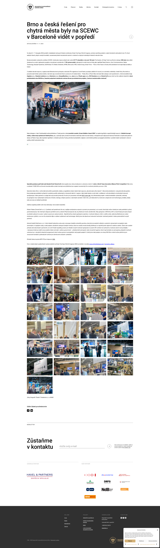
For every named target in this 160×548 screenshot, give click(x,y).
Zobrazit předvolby (153, 541)
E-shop (120, 7)
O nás (65, 7)
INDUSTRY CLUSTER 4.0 (88, 517)
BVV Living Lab (86, 195)
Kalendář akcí (67, 523)
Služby (81, 7)
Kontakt (96, 7)
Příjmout (130, 541)
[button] (157, 530)
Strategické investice (108, 7)
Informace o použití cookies (132, 544)
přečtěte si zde (127, 447)
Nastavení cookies (55, 540)
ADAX (84, 525)
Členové (73, 7)
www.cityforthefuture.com (96, 244)
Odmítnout (141, 541)
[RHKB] (38, 7)
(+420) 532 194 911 (106, 525)
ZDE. (53, 239)
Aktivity (88, 7)
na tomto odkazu (109, 244)
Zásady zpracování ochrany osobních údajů (147, 544)
